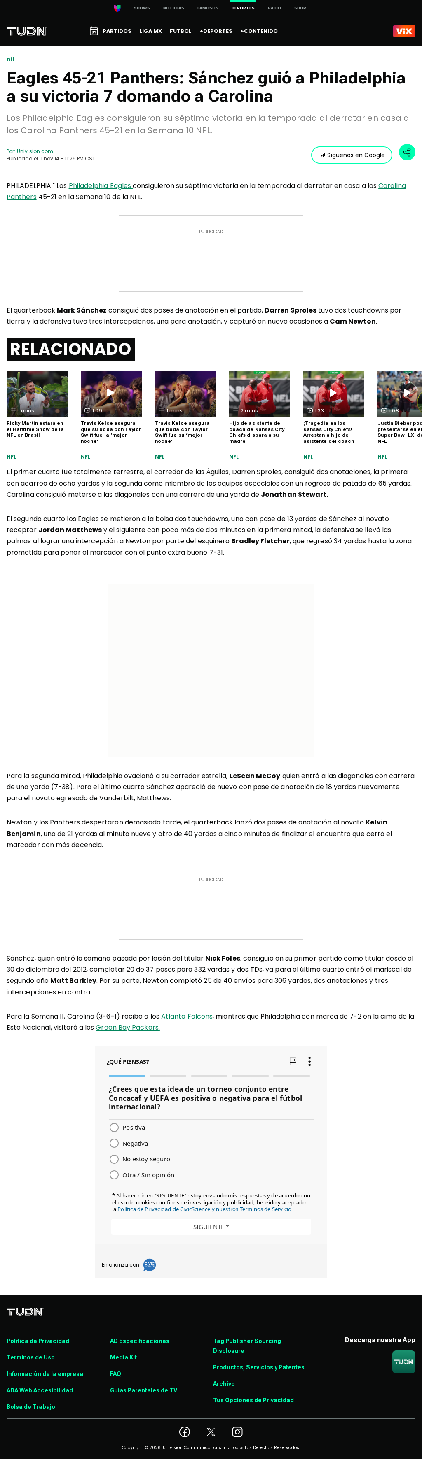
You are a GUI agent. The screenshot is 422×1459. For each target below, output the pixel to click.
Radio (274, 8)
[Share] (407, 152)
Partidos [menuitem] (117, 31)
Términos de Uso (31, 1357)
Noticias (173, 8)
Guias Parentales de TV (143, 1390)
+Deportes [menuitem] (215, 31)
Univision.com (35, 151)
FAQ (115, 1374)
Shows (142, 8)
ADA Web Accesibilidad (40, 1390)
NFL (11, 457)
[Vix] (404, 31)
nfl (11, 59)
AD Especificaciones (139, 1341)
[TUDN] (27, 31)
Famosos (207, 8)
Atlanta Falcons (187, 1016)
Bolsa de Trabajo (31, 1406)
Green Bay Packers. (127, 1027)
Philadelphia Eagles (101, 185)
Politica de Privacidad (38, 1341)
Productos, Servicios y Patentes (259, 1367)
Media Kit (123, 1357)
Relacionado (70, 349)
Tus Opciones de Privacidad (253, 1400)
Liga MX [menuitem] (150, 31)
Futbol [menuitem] (181, 31)
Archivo (224, 1383)
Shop (300, 8)
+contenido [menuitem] (259, 31)
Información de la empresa (45, 1374)
